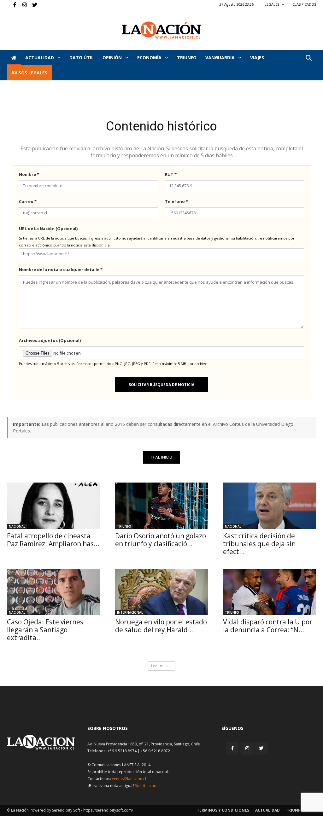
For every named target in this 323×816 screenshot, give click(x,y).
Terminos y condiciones (223, 810)
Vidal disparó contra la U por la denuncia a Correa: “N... (267, 625)
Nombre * (29, 174)
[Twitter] (32, 4)
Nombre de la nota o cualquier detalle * (61, 269)
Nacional (17, 526)
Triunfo (187, 58)
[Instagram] (22, 4)
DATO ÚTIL (81, 58)
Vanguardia (220, 58)
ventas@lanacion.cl (129, 778)
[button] (308, 58)
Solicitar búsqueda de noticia (161, 384)
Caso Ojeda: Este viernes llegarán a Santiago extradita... (45, 629)
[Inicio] (14, 57)
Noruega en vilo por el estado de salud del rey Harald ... (161, 625)
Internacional (130, 612)
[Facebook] (11, 4)
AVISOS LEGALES (29, 73)
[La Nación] (161, 30)
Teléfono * (176, 201)
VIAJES (257, 58)
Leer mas (159, 665)
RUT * (171, 174)
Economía (150, 58)
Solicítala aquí (147, 785)
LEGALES (272, 4)
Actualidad (40, 58)
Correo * (28, 201)
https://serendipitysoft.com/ (108, 810)
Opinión (113, 58)
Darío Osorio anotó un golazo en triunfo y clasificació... (160, 539)
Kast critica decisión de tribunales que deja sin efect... (259, 543)
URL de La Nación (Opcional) (48, 228)
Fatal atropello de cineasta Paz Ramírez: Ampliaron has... (53, 539)
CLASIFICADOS (304, 4)
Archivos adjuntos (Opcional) (50, 340)
